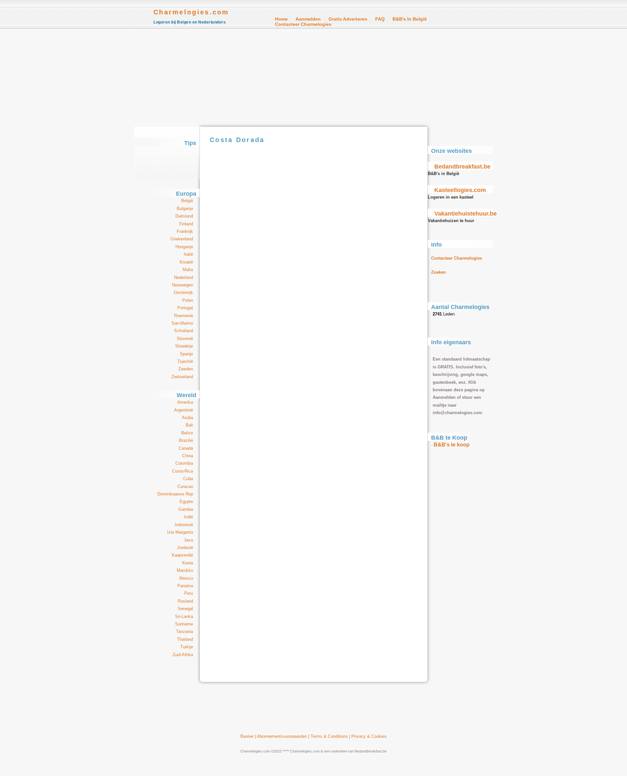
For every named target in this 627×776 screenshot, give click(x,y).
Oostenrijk (183, 292)
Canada (186, 448)
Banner (247, 736)
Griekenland (181, 238)
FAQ (380, 19)
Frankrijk (185, 231)
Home (281, 19)
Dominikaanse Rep (175, 494)
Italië (188, 254)
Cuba (188, 478)
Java (188, 540)
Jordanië (185, 547)
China (187, 455)
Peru (188, 593)
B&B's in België (410, 19)
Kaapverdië (182, 555)
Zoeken (438, 272)
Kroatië (186, 262)
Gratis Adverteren (348, 19)
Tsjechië (185, 361)
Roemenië (183, 315)
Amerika (185, 402)
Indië (188, 516)
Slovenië (185, 338)
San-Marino (182, 323)
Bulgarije (185, 208)
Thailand (185, 639)
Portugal (185, 307)
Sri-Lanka (184, 616)
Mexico (186, 578)
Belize (187, 432)
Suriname (184, 624)
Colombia (184, 463)
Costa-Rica (182, 471)
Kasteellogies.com (460, 190)
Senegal (185, 608)
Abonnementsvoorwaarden (282, 736)
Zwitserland (182, 376)
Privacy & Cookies (369, 736)
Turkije (186, 646)
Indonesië (184, 524)
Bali (189, 425)
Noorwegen (182, 285)
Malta (188, 269)
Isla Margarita (180, 532)
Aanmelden (308, 19)
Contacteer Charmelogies (303, 24)
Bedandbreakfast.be (462, 166)
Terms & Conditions (329, 736)
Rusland (185, 601)
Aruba (187, 417)
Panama (185, 585)
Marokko (185, 570)
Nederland (183, 277)
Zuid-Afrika (182, 654)
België (187, 200)
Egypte (186, 501)
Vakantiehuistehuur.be (465, 213)
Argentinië (183, 410)
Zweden (185, 368)
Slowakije (184, 346)
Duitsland (184, 216)
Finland (186, 223)
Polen (187, 300)
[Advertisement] (313, 77)
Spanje (186, 353)
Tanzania (184, 631)
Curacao (185, 486)
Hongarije (184, 246)
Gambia (185, 509)
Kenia (187, 562)
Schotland (183, 330)
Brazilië (186, 440)
